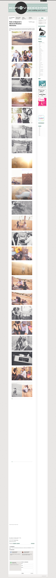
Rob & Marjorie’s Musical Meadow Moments (15, 23)
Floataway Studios (16, 540)
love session (40, 62)
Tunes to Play (18, 18)
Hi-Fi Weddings (12, 18)
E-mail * (22, 565)
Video (39, 72)
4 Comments (32, 543)
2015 (39, 129)
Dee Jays (40, 48)
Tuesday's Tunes (41, 71)
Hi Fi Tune (40, 56)
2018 (39, 127)
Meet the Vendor (41, 64)
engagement (14, 543)
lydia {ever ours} (14, 562)
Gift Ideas (40, 54)
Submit (22, 573)
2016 (39, 128)
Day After (40, 46)
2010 (39, 135)
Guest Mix (40, 55)
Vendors (30, 18)
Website (22, 567)
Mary (11, 28)
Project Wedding (41, 69)
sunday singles (41, 70)
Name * (22, 563)
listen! (40, 61)
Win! (39, 76)
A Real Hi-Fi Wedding (41, 42)
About (24, 18)
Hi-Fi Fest (40, 57)
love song (40, 63)
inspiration (18, 543)
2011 (39, 134)
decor (39, 47)
